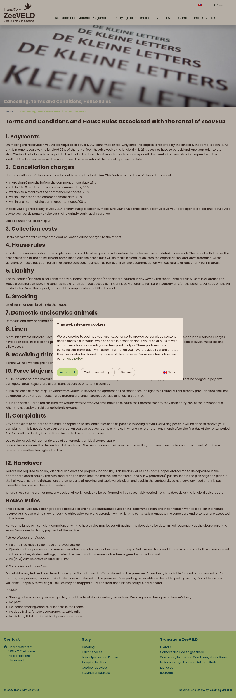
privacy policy (73, 358)
